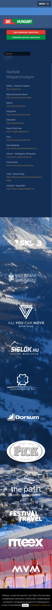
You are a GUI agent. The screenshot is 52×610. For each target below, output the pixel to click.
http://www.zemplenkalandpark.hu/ (21, 148)
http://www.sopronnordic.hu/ (18, 157)
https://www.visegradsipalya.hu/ (20, 189)
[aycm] (26, 313)
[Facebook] (40, 12)
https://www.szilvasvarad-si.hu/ (20, 165)
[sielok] (24, 347)
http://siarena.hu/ (13, 89)
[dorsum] (23, 416)
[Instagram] (49, 12)
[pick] (26, 452)
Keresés (8, 57)
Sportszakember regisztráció (26, 32)
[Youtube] (44, 12)
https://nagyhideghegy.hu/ (17, 131)
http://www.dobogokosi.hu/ (18, 114)
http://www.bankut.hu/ (15, 106)
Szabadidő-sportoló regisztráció (26, 37)
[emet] (23, 277)
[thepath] (26, 483)
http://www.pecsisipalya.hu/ (18, 140)
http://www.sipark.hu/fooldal (18, 97)
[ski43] (26, 242)
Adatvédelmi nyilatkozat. (40, 605)
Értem (25, 605)
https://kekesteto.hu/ (15, 123)
